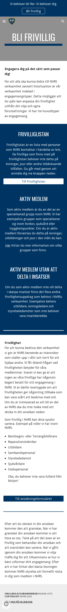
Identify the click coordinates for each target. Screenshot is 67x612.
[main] (33, 38)
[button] (4, 21)
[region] (33, 8)
